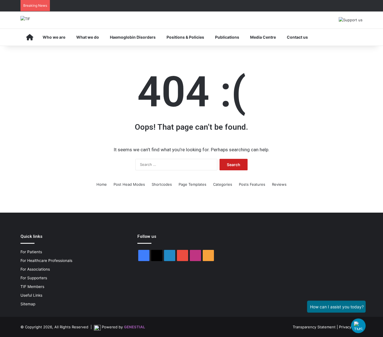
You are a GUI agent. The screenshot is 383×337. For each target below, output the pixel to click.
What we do (87, 37)
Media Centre (263, 37)
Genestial (134, 327)
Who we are (54, 37)
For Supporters (33, 278)
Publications (227, 37)
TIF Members (32, 286)
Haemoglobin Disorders (133, 37)
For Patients (31, 252)
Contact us (297, 37)
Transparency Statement (314, 327)
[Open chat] (358, 325)
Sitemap (27, 304)
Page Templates (192, 184)
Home (101, 184)
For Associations (35, 269)
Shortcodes (162, 184)
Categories (222, 184)
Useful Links (31, 295)
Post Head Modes (129, 184)
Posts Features (252, 184)
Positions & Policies (185, 37)
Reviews (279, 184)
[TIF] (25, 19)
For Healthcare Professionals (46, 260)
